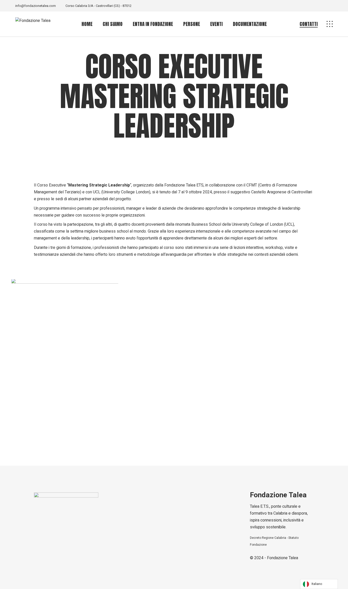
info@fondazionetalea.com (35, 5)
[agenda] (64, 353)
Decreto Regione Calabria (268, 538)
